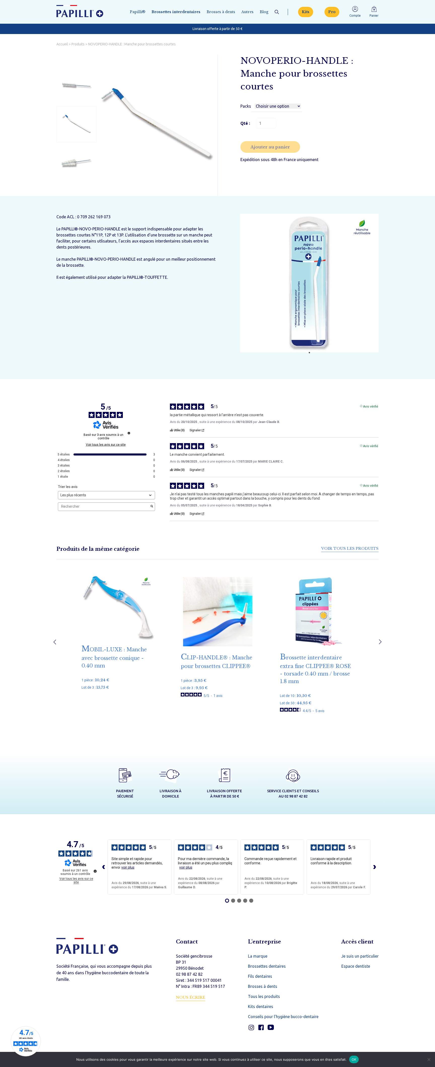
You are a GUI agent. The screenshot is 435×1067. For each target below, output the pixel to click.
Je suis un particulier (360, 956)
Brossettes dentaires (267, 966)
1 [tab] (309, 352)
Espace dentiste (355, 966)
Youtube (271, 1027)
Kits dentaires (260, 1006)
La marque (257, 956)
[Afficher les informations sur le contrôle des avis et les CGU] (95, 871)
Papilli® (137, 12)
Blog (264, 12)
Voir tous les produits (350, 548)
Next (380, 642)
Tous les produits (264, 996)
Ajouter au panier (270, 146)
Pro (332, 12)
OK (354, 1059)
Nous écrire (190, 997)
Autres (247, 12)
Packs (245, 106)
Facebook (261, 1027)
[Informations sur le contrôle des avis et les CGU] (129, 433)
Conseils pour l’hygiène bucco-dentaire (283, 1016)
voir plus (127, 867)
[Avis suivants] (374, 866)
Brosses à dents (221, 12)
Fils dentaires (260, 976)
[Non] (428, 1059)
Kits (305, 12)
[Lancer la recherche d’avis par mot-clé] (152, 506)
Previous (54, 642)
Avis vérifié (370, 406)
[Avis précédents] (103, 866)
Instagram (251, 1027)
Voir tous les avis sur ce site (106, 444)
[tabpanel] (309, 284)
